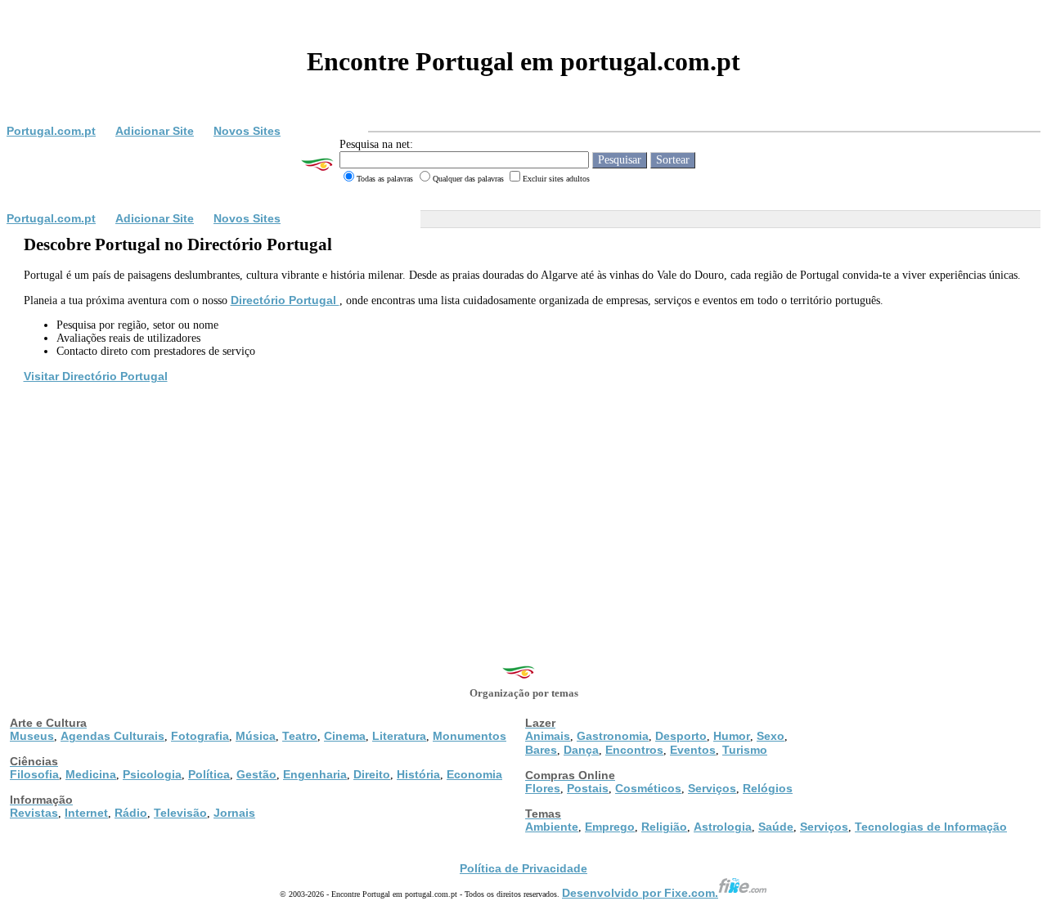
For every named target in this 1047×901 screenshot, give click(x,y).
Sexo (770, 735)
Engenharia (315, 774)
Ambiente (551, 826)
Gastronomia (613, 735)
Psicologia (152, 774)
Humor (731, 735)
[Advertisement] (523, 507)
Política (209, 774)
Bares (541, 749)
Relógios (768, 788)
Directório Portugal (285, 300)
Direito (371, 774)
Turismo (744, 749)
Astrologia (723, 826)
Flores (542, 788)
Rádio (131, 812)
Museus (32, 735)
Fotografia (200, 735)
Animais (547, 735)
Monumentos (469, 735)
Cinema (345, 735)
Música (256, 735)
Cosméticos (648, 788)
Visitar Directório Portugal (96, 376)
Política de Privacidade (523, 868)
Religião (664, 826)
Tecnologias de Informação (931, 826)
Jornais (234, 812)
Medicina (90, 774)
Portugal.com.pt (51, 130)
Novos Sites (247, 130)
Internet (86, 812)
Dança (581, 749)
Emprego (610, 826)
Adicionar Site (154, 130)
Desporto (681, 735)
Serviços (712, 788)
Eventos (693, 749)
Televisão (180, 812)
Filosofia (34, 774)
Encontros (634, 749)
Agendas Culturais (112, 735)
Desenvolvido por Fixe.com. (640, 892)
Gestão (256, 774)
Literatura (399, 735)
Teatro (299, 735)
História (418, 774)
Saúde (775, 826)
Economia (474, 774)
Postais (588, 788)
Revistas (34, 812)
